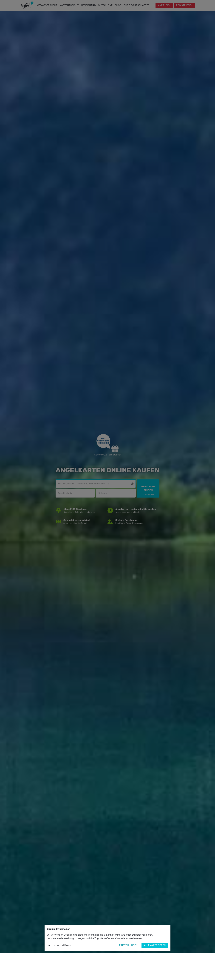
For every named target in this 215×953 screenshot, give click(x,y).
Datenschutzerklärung (59, 945)
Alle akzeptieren (155, 945)
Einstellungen (128, 945)
